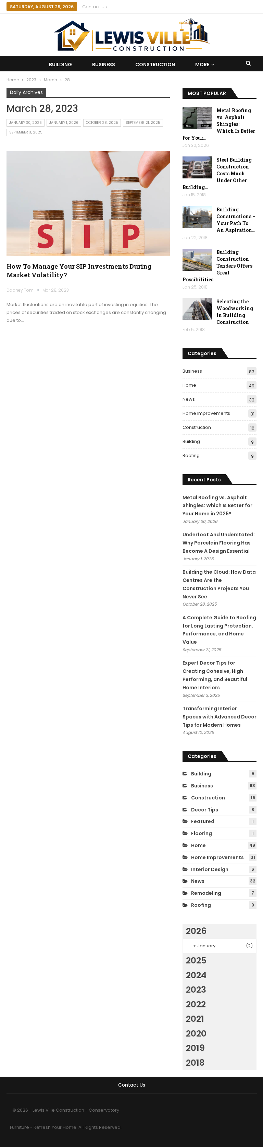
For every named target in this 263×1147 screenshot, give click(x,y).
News (189, 399)
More (202, 64)
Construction (155, 64)
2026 (196, 931)
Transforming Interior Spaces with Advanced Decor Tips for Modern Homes (219, 716)
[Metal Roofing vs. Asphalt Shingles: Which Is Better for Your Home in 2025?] (197, 118)
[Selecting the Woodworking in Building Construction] (197, 309)
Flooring (201, 833)
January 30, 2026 (25, 122)
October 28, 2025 (102, 122)
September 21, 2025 (143, 122)
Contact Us (94, 6)
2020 (196, 1034)
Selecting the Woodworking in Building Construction (234, 311)
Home (189, 385)
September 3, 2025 (25, 132)
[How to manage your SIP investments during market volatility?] (88, 203)
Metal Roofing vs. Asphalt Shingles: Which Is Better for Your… (219, 124)
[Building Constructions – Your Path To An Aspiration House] (197, 217)
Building (60, 64)
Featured (202, 821)
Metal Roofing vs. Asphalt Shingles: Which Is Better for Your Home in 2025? (217, 505)
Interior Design (209, 869)
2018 (195, 1063)
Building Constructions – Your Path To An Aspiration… (235, 219)
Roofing (191, 455)
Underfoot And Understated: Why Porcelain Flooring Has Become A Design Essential (219, 542)
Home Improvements (206, 413)
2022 (196, 1004)
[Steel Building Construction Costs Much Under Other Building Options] (197, 167)
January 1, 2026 (63, 122)
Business (103, 64)
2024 (196, 975)
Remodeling (206, 893)
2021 (195, 1019)
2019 (195, 1048)
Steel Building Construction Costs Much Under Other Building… (217, 173)
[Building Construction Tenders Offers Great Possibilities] (197, 260)
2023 (196, 990)
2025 (196, 961)
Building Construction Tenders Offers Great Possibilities (217, 266)
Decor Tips (204, 809)
